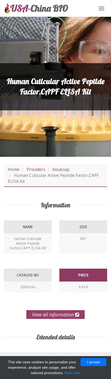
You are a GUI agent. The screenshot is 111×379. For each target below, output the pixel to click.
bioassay (60, 169)
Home (13, 169)
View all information (53, 314)
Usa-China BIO (36, 8)
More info (72, 373)
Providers (36, 169)
